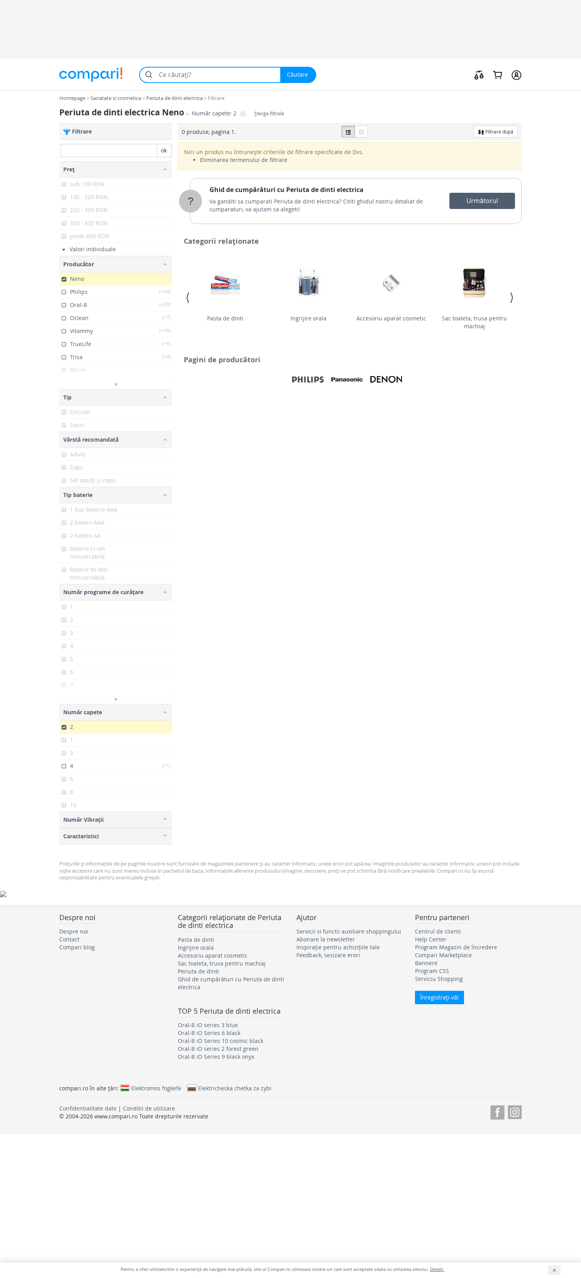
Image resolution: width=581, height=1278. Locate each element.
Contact (69, 939)
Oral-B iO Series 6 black (209, 1033)
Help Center (431, 939)
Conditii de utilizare (149, 1108)
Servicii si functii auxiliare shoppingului (348, 931)
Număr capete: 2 (215, 113)
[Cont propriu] (516, 74)
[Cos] (497, 74)
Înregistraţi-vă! (439, 997)
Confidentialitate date (88, 1108)
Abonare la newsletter (325, 939)
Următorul (482, 200)
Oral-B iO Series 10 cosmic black (220, 1041)
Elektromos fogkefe (156, 1088)
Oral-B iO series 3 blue (208, 1025)
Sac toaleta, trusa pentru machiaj (474, 322)
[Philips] (308, 380)
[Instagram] (515, 1111)
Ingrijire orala (308, 318)
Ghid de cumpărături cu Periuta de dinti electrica (286, 189)
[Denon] (386, 380)
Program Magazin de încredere (456, 947)
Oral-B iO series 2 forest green (218, 1048)
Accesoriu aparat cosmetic (391, 318)
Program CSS (432, 971)
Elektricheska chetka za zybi (235, 1088)
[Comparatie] (479, 74)
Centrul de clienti (438, 931)
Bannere (426, 963)
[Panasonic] (347, 380)
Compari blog (77, 947)
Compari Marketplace (443, 955)
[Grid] (361, 131)
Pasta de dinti (225, 318)
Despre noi (73, 931)
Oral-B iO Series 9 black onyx (216, 1056)
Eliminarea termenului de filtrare (243, 160)
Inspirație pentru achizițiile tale (338, 947)
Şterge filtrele (269, 114)
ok (164, 150)
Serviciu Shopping (439, 978)
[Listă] (348, 131)
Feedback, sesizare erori (328, 955)
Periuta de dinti (198, 971)
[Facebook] (497, 1111)
